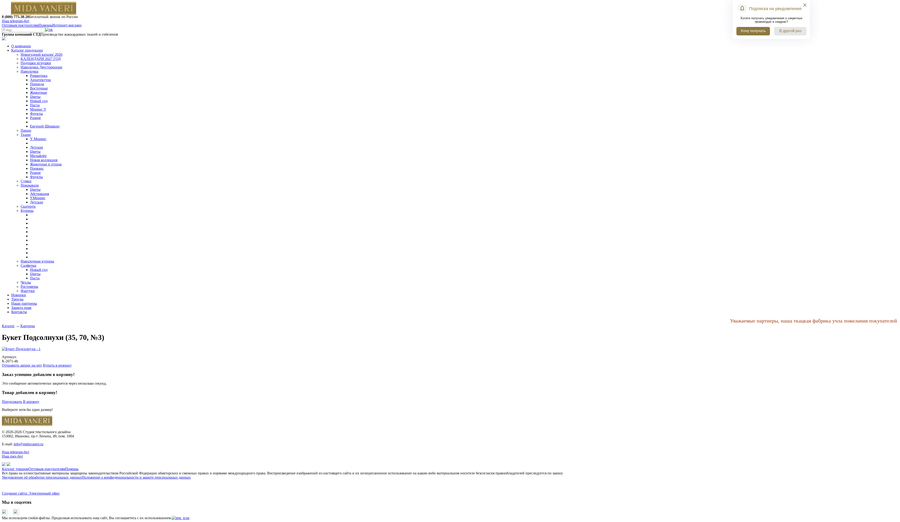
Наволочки (29, 71)
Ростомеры (29, 287)
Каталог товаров (15, 469)
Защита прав (21, 308)
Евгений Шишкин (45, 126)
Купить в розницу (57, 365)
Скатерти (28, 206)
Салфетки (28, 265)
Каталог (8, 326)
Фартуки (28, 291)
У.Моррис (37, 198)
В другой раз (790, 31)
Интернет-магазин (67, 25)
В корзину (31, 402)
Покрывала (30, 185)
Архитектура (40, 80)
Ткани (26, 135)
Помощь (45, 25)
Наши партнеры (24, 303)
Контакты (19, 312)
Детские (36, 147)
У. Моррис (38, 139)
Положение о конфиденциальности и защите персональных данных (136, 477)
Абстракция (39, 194)
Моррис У (38, 109)
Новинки (18, 295)
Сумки (26, 181)
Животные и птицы (46, 164)
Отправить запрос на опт (22, 365)
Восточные (39, 88)
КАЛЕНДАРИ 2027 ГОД (41, 59)
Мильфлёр (38, 156)
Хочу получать (753, 31)
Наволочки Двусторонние (41, 67)
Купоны (27, 211)
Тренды (17, 299)
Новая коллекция (43, 160)
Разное (35, 118)
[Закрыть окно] (180, 518)
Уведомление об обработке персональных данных (42, 477)
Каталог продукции (27, 50)
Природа (37, 84)
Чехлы (26, 282)
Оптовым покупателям (20, 25)
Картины (27, 326)
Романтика (38, 76)
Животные (38, 92)
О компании (21, 46)
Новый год (39, 101)
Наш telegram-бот (15, 452)
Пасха (35, 105)
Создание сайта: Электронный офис (31, 493)
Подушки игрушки (36, 63)
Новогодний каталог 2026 (41, 54)
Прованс (37, 168)
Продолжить (12, 402)
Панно (26, 130)
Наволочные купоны (37, 261)
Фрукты (36, 114)
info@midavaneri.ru (28, 444)
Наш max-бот (12, 456)
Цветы (35, 97)
